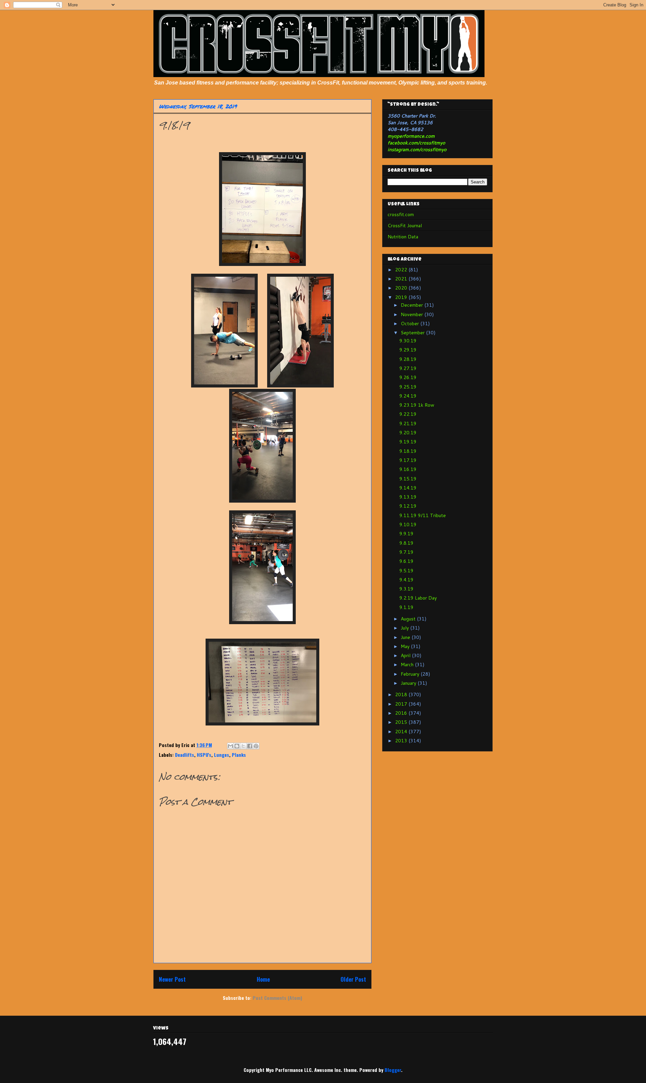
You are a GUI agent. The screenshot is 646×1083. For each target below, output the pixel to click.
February (411, 674)
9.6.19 (406, 561)
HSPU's (204, 754)
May (406, 646)
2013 (401, 740)
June (406, 637)
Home (263, 979)
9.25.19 (408, 386)
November (412, 314)
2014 (401, 731)
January (409, 683)
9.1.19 (406, 607)
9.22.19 (408, 414)
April (406, 655)
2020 (401, 287)
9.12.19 (408, 506)
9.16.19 (408, 469)
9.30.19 (408, 340)
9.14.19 (408, 487)
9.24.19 (408, 396)
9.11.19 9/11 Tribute (422, 515)
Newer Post (172, 979)
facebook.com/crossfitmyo (416, 142)
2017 (401, 704)
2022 (401, 269)
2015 (401, 722)
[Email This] (230, 746)
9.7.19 (406, 552)
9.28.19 (408, 359)
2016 (401, 713)
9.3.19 (406, 588)
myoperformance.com (411, 136)
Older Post (353, 979)
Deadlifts (184, 754)
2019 (401, 297)
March (408, 664)
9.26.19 (408, 377)
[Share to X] (243, 746)
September (413, 332)
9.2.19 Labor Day (418, 598)
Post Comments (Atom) (277, 997)
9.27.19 (408, 368)
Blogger (393, 1069)
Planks (239, 754)
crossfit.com (401, 214)
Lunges (221, 754)
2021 (401, 278)
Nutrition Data (403, 236)
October (410, 323)
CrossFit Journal (405, 225)
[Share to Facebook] (249, 746)
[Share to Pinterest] (256, 746)
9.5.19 (406, 570)
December (412, 305)
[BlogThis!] (237, 746)
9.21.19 (408, 423)
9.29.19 (408, 349)
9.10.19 (408, 524)
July (405, 627)
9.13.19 (408, 497)
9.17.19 (408, 460)
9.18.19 (408, 451)
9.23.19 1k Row (416, 405)
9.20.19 (408, 432)
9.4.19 (406, 579)
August (409, 618)
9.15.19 (408, 478)
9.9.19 (406, 533)
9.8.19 (406, 543)
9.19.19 (408, 441)
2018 (401, 694)
